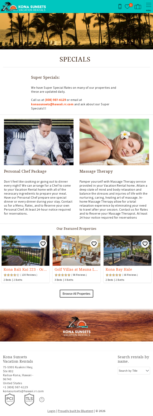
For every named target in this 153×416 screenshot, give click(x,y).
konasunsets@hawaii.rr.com (23, 391)
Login (51, 411)
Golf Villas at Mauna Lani (76, 269)
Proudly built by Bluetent (75, 411)
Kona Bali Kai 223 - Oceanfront (25, 269)
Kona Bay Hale (119, 269)
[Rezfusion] (42, 399)
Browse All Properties (76, 293)
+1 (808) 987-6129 (15, 387)
